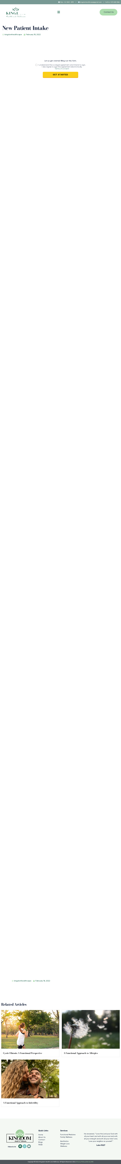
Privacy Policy (80, 1162)
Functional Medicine (67, 1135)
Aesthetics (64, 1141)
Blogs (40, 1142)
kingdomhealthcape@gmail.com (91, 2)
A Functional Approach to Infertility (20, 1103)
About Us (41, 1137)
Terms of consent (62, 69)
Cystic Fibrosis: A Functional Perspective (22, 1053)
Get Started (60, 74)
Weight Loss (64, 1144)
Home (40, 1135)
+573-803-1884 (115, 2)
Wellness (63, 1146)
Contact (41, 1140)
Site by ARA (89, 1162)
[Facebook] (20, 1146)
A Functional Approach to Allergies (81, 1053)
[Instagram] (24, 1146)
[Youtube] (29, 1146)
